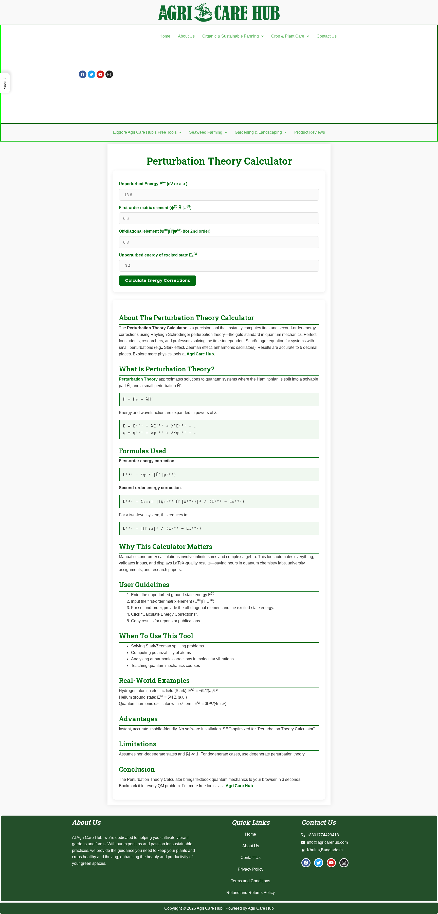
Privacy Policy (250, 869)
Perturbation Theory (138, 379)
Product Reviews (309, 132)
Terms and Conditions (250, 881)
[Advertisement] (248, 80)
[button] (232, 36)
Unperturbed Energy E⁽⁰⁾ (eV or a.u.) (153, 184)
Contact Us (327, 36)
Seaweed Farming (205, 132)
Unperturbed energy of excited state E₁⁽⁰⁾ (158, 255)
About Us (186, 36)
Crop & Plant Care (287, 36)
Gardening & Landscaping (258, 132)
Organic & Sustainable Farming (230, 36)
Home (164, 36)
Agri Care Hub (200, 354)
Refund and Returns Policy (250, 892)
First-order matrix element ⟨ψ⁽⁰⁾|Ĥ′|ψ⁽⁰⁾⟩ (155, 207)
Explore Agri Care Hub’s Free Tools (145, 132)
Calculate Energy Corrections (157, 280)
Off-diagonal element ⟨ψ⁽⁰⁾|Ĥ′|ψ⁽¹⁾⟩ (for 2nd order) (164, 231)
